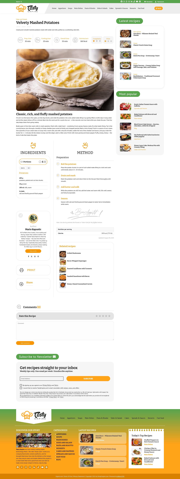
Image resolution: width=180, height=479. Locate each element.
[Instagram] (35, 256)
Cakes (111, 8)
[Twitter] (31, 256)
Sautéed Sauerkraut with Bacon (78, 276)
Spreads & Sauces (121, 8)
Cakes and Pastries (140, 149)
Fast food (141, 8)
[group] (65, 80)
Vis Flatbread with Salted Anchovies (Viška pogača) (146, 135)
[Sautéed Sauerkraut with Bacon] (63, 277)
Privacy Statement (79, 476)
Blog (159, 8)
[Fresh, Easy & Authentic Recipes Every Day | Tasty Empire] (27, 8)
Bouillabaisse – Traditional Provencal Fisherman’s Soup (146, 77)
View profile (33, 251)
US (29, 168)
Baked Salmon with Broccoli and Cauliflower (145, 115)
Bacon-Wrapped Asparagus (76, 261)
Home (54, 8)
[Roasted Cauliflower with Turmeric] (63, 269)
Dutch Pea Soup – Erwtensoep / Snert (146, 56)
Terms (56, 385)
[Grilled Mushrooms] (63, 254)
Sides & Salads (102, 8)
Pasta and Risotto (64, 445)
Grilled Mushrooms (74, 253)
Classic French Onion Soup (142, 45)
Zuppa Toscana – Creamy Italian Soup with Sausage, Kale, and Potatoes (146, 66)
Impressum (59, 476)
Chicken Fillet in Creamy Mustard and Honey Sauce (152, 450)
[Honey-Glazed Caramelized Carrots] (63, 285)
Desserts (133, 8)
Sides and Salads (21, 19)
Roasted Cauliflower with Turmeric (79, 268)
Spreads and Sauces (140, 108)
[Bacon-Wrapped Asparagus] (63, 262)
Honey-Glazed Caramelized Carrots (79, 284)
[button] (19, 2)
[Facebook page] (28, 256)
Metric (23, 168)
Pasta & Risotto (90, 8)
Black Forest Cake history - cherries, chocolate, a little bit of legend (146, 125)
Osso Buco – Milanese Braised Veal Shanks (145, 34)
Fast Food (60, 457)
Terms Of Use (68, 476)
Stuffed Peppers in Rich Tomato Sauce (151, 441)
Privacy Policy (47, 385)
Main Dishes (78, 8)
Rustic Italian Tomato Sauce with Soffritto (145, 105)
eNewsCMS (120, 476)
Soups (70, 8)
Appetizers (62, 8)
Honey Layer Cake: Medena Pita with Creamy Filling (147, 146)
